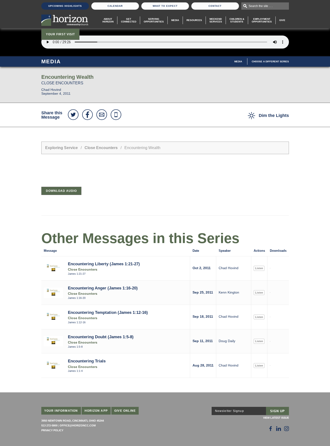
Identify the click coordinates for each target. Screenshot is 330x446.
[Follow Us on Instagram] (286, 428)
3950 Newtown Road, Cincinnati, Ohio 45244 (72, 420)
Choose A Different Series (270, 61)
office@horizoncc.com (78, 425)
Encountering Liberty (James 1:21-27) (104, 264)
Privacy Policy (52, 430)
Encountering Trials (87, 361)
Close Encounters (101, 148)
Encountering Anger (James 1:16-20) (103, 288)
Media (175, 20)
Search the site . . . (261, 6)
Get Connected (128, 20)
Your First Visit (60, 34)
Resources (194, 20)
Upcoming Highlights (65, 6)
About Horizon (108, 20)
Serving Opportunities (154, 20)
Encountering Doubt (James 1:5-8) (101, 337)
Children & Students (237, 20)
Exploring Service (61, 148)
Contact (215, 6)
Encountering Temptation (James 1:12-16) (108, 312)
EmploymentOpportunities (262, 20)
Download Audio (61, 191)
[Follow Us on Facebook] (270, 428)
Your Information (61, 410)
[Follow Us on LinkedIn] (278, 428)
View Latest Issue (276, 417)
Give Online (125, 410)
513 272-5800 (49, 425)
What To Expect (165, 6)
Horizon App (96, 410)
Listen (259, 268)
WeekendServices (215, 20)
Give (282, 20)
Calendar (115, 6)
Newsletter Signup (229, 411)
